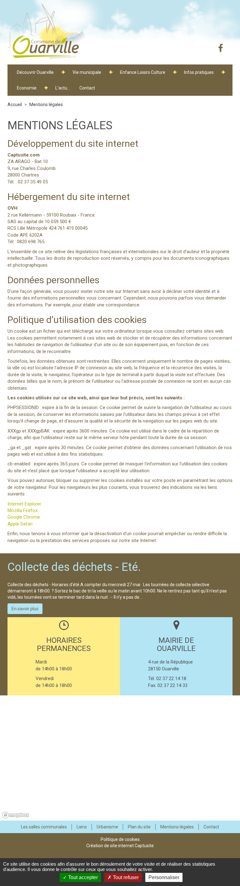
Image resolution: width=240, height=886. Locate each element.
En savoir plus (25, 608)
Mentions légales (46, 104)
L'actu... (62, 87)
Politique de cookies (120, 839)
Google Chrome (24, 517)
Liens (82, 826)
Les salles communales (44, 826)
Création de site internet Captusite (120, 845)
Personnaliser (163, 877)
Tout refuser (125, 877)
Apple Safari (20, 524)
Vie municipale (86, 72)
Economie (27, 87)
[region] (120, 758)
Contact (87, 87)
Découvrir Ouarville (35, 72)
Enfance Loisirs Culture (142, 72)
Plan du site (139, 826)
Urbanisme (107, 826)
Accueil (15, 104)
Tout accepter (82, 877)
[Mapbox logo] (15, 815)
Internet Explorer (24, 504)
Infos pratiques (199, 72)
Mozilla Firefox (23, 510)
